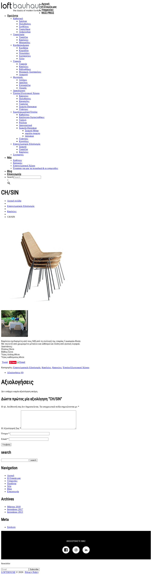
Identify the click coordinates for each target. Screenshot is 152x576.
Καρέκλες (23, 40)
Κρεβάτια (23, 48)
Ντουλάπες (24, 53)
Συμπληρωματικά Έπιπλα (25, 112)
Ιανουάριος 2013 (15, 512)
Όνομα (5, 433)
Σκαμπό (22, 146)
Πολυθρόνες (25, 24)
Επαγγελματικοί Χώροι (24, 165)
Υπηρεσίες (48, 9)
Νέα (9, 157)
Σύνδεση (11, 527)
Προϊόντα (12, 15)
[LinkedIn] (86, 549)
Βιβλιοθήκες (25, 69)
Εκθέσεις (17, 160)
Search (10, 177)
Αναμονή (23, 74)
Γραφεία (23, 64)
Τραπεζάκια (24, 29)
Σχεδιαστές (18, 154)
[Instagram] (76, 549)
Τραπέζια (23, 37)
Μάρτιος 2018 (13, 506)
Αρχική (45, 3)
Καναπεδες (24, 101)
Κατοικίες (17, 163)
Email (4, 439)
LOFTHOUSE (8, 572)
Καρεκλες (23, 96)
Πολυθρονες (25, 98)
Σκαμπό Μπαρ (32, 130)
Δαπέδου (23, 82)
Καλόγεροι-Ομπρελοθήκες (31, 117)
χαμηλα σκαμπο (32, 133)
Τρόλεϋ (22, 120)
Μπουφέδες (24, 42)
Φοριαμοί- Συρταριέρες (30, 72)
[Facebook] (65, 549)
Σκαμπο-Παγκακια (28, 106)
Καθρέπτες (24, 114)
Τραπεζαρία (18, 34)
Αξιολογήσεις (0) (15, 372)
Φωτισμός (18, 77)
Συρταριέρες (25, 56)
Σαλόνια (23, 21)
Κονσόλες (24, 141)
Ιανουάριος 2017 (15, 509)
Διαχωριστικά (25, 125)
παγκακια (29, 136)
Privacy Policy (32, 572)
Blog (9, 171)
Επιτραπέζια (24, 85)
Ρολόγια (23, 122)
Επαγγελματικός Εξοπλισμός (26, 144)
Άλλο (21, 58)
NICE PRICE (48, 12)
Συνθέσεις (24, 26)
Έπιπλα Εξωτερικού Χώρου (26, 93)
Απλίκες (23, 80)
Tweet (5, 362)
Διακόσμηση (19, 90)
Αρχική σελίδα (14, 201)
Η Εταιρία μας (49, 6)
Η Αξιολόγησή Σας (11, 428)
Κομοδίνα (23, 50)
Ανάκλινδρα (24, 32)
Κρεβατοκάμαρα (21, 45)
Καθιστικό (18, 18)
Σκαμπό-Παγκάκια (28, 128)
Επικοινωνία (14, 174)
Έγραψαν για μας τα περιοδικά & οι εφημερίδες (35, 168)
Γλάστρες (23, 109)
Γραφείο (17, 61)
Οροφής (23, 88)
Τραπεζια (23, 104)
